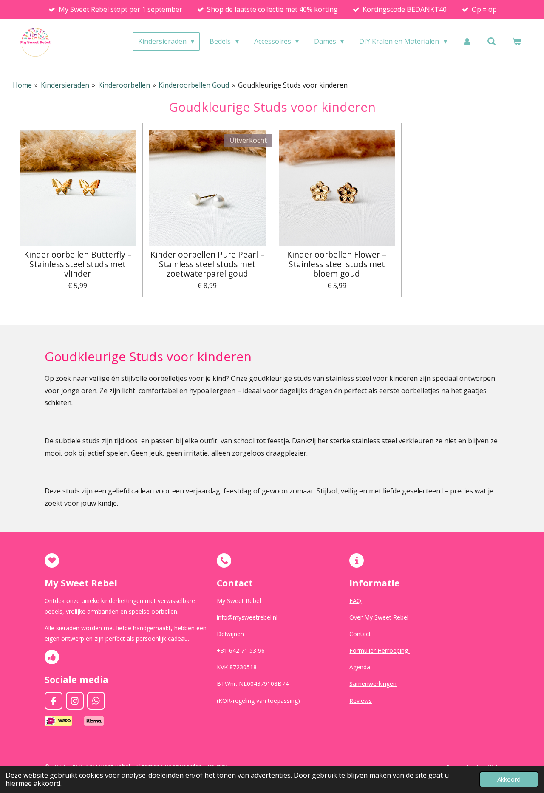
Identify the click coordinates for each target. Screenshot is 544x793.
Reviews (360, 701)
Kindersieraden (65, 85)
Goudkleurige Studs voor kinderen (293, 85)
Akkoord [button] (509, 779)
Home (22, 85)
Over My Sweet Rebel (378, 617)
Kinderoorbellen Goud (194, 85)
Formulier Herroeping (379, 650)
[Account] (467, 41)
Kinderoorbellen (124, 85)
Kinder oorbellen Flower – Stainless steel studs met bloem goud (336, 264)
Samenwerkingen (373, 684)
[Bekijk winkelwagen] (517, 41)
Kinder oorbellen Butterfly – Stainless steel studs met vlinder (78, 264)
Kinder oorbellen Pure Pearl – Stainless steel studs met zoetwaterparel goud (207, 264)
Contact (360, 634)
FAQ (355, 601)
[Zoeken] (492, 41)
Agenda (360, 667)
